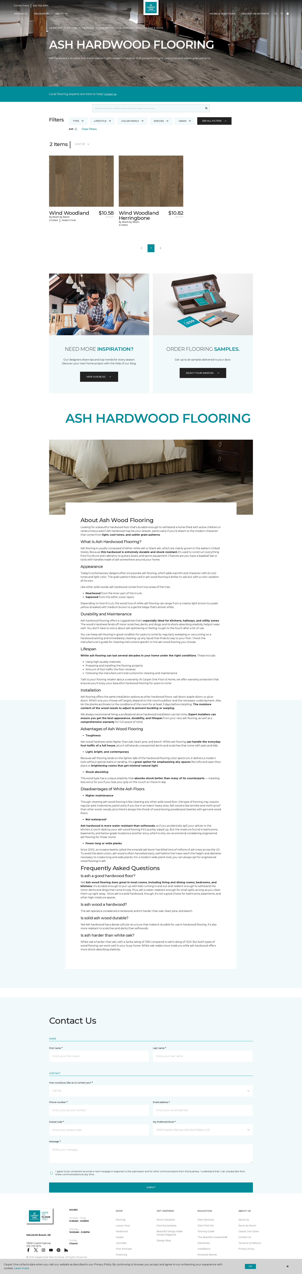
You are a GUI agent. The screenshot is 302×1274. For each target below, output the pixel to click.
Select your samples (200, 373)
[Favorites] (282, 13)
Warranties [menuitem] (204, 1243)
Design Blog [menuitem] (164, 1240)
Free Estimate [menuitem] (124, 1248)
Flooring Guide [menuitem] (206, 1231)
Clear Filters (89, 129)
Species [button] (159, 121)
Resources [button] (41, 13)
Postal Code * (56, 1122)
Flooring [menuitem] (120, 1219)
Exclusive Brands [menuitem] (207, 1254)
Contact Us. (110, 94)
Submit (151, 1187)
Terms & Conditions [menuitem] (249, 1243)
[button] (276, 13)
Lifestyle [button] (100, 121)
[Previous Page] (141, 248)
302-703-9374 (40, 5)
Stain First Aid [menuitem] (205, 1225)
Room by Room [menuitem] (247, 1225)
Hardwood (88, 27)
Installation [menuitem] (204, 1248)
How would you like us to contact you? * (71, 1083)
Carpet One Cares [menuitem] (248, 1231)
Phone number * (58, 1102)
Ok (250, 1266)
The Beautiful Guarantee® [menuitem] (212, 1237)
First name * (55, 1048)
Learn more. (21, 1268)
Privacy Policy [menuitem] (246, 1248)
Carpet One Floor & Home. (50, 1257)
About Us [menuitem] (243, 1219)
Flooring (72, 27)
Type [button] (76, 121)
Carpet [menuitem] (119, 1237)
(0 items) (288, 14)
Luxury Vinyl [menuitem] (123, 1225)
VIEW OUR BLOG (96, 376)
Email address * (161, 1102)
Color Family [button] (130, 121)
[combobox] (147, 108)
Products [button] (21, 13)
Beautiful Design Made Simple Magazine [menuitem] (170, 1233)
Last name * (159, 1048)
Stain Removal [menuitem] (206, 1219)
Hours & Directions (222, 13)
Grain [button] (182, 121)
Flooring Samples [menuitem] (166, 1225)
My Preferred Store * (164, 1122)
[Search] (206, 108)
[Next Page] (160, 248)
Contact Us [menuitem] (244, 1237)
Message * (54, 1141)
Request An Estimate (255, 13)
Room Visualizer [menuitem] (166, 1219)
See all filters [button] (212, 120)
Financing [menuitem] (121, 1254)
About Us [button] (61, 13)
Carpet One (55, 27)
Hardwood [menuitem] (122, 1231)
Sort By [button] (80, 144)
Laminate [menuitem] (121, 1243)
